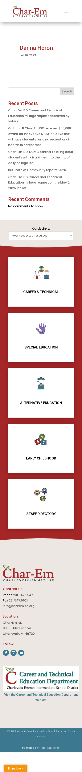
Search (67, 91)
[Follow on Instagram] (13, 653)
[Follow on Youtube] (21, 653)
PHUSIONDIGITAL (49, 748)
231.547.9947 (23, 595)
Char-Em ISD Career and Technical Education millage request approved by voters (38, 116)
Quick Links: (41, 228)
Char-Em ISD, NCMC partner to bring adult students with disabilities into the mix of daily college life (40, 157)
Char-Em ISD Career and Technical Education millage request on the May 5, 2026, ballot (39, 182)
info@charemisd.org (19, 606)
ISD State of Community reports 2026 (37, 170)
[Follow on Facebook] (6, 653)
